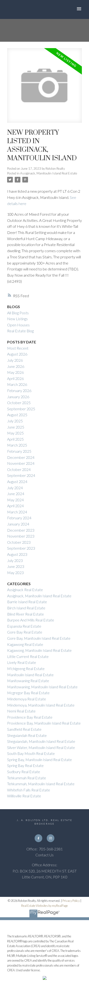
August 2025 (17, 414)
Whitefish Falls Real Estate (28, 790)
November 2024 (20, 463)
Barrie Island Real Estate (27, 601)
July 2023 (15, 560)
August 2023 (17, 554)
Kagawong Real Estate (25, 644)
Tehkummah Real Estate (26, 778)
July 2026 (15, 360)
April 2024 (15, 505)
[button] (38, 838)
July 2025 (15, 421)
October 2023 (19, 542)
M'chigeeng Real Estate (26, 668)
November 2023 (20, 536)
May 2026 (15, 372)
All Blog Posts (18, 312)
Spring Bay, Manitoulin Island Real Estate (39, 759)
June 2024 (15, 493)
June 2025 (15, 427)
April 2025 (15, 439)
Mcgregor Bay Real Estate (28, 692)
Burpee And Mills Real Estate (30, 620)
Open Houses (18, 325)
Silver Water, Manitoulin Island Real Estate (41, 747)
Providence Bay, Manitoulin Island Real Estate (44, 723)
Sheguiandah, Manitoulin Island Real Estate (41, 741)
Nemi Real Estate (21, 711)
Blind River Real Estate (25, 614)
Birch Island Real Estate (26, 608)
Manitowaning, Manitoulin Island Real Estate (42, 687)
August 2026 (17, 354)
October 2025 (19, 402)
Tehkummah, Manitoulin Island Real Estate (41, 783)
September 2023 (21, 548)
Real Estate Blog (20, 331)
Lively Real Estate (21, 662)
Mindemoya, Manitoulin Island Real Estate (41, 705)
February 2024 (19, 518)
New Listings (17, 318)
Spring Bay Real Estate (25, 765)
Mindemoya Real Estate (26, 699)
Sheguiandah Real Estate (27, 735)
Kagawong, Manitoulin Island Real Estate (39, 650)
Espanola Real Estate (24, 626)
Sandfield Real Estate (24, 729)
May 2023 (15, 572)
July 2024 (15, 487)
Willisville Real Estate (24, 796)
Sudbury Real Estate (23, 771)
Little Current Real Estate (28, 656)
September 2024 (21, 475)
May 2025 (15, 433)
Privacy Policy (71, 901)
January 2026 (18, 396)
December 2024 (20, 457)
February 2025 (19, 451)
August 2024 (17, 481)
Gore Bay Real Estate (24, 632)
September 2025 (21, 408)
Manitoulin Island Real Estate (30, 674)
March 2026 (17, 384)
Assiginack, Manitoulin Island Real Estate (48, 173)
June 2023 (15, 566)
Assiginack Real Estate (25, 589)
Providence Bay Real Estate (29, 717)
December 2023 (20, 530)
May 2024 (15, 500)
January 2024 (18, 524)
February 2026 (19, 390)
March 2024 (17, 512)
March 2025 (17, 445)
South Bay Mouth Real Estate (31, 753)
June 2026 (15, 366)
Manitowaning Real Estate (28, 680)
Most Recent (17, 348)
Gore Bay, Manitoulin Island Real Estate (38, 638)
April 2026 (15, 378)
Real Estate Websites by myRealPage (44, 906)
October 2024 (19, 469)
